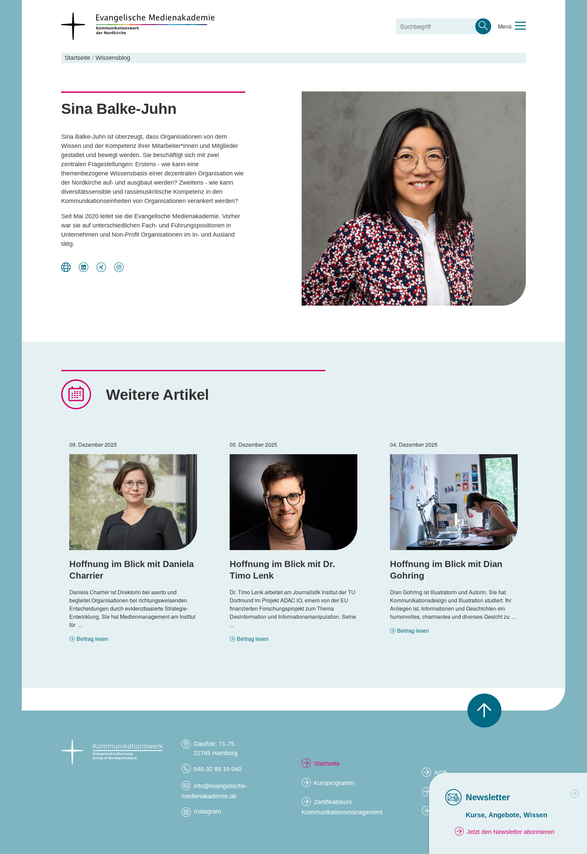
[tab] (575, 794)
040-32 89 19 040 (218, 769)
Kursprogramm (334, 783)
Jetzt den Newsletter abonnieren (510, 832)
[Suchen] (483, 26)
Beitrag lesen (92, 639)
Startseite (327, 763)
